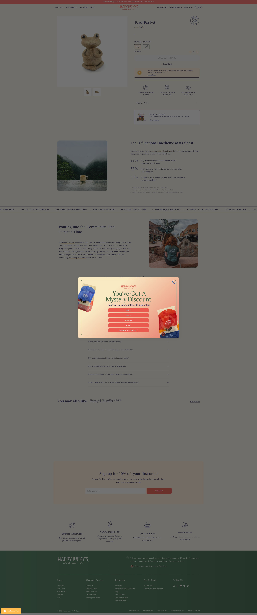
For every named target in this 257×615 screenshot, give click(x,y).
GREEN (128, 315)
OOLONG (128, 320)
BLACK (128, 310)
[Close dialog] (173, 282)
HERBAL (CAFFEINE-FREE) (128, 330)
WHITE (128, 325)
